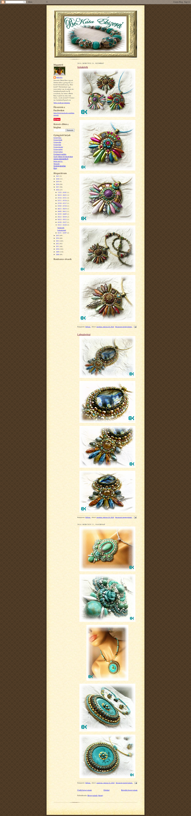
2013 (58, 241)
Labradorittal (61, 230)
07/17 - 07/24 (62, 200)
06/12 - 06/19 (62, 209)
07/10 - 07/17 (62, 203)
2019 (58, 181)
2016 (58, 190)
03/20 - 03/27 (62, 222)
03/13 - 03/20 (62, 225)
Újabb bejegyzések (84, 790)
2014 (58, 238)
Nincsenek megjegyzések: (123, 327)
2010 (58, 249)
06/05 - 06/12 (62, 211)
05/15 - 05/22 (62, 219)
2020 (58, 179)
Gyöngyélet (57, 142)
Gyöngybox (57, 137)
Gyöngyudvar (58, 152)
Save (58, 119)
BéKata (59, 77)
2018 (58, 184)
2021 (58, 176)
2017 (58, 187)
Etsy (55, 168)
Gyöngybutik (58, 140)
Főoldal (106, 790)
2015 (58, 235)
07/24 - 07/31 (62, 198)
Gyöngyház (57, 144)
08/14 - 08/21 (62, 195)
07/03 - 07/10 (62, 206)
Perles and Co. (58, 161)
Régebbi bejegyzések (129, 790)
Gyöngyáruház (60, 166)
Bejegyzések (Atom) (95, 795)
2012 (58, 243)
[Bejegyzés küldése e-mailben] (134, 327)
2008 (58, 254)
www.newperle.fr (61, 159)
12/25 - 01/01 (62, 192)
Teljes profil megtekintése (62, 103)
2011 (58, 246)
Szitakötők (60, 228)
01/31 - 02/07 (62, 233)
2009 (58, 252)
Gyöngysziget (58, 149)
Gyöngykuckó (58, 147)
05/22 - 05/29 (62, 217)
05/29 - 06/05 (62, 214)
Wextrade (57, 164)
